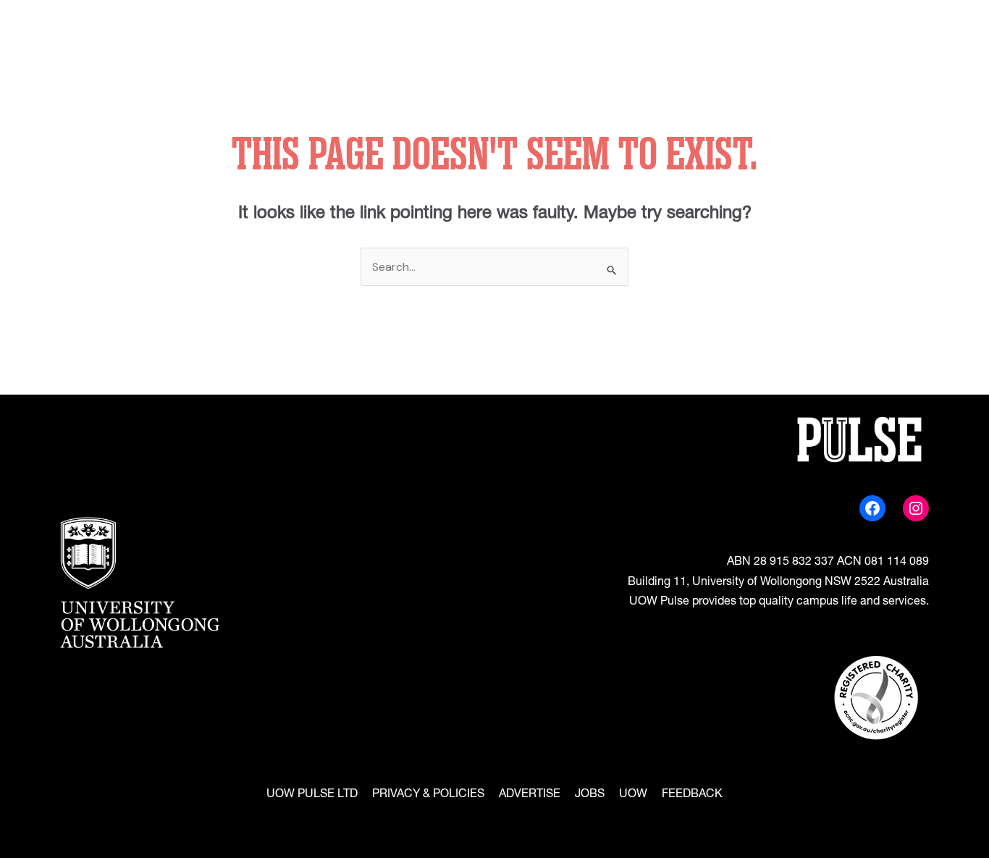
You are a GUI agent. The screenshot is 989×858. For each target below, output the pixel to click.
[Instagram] (916, 508)
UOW (633, 795)
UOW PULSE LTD (312, 795)
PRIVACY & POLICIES (428, 795)
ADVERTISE (529, 795)
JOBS (590, 795)
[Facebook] (872, 508)
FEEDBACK (692, 795)
